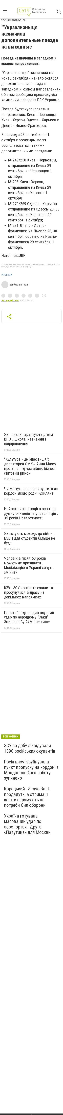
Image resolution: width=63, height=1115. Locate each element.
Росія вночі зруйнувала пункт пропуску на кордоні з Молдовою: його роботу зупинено (31, 770)
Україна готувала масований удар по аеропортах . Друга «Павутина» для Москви (27, 824)
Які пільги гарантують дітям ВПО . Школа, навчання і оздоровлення (28, 439)
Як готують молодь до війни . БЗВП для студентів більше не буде (29, 538)
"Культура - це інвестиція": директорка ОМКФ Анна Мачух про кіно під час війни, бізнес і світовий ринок (30, 466)
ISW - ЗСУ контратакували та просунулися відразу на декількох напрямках (28, 592)
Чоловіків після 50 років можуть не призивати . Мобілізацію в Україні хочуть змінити (28, 565)
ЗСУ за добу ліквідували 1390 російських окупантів (29, 748)
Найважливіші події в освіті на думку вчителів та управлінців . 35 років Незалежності (31, 513)
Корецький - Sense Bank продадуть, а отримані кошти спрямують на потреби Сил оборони (27, 797)
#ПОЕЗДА (6, 274)
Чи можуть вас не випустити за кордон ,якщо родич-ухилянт (31, 491)
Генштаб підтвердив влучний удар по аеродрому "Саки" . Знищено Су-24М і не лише (29, 617)
